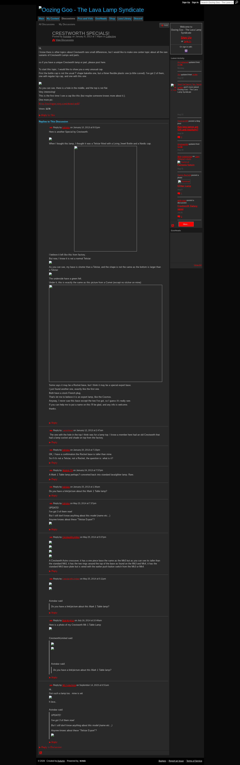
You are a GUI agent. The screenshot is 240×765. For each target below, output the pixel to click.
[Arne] (185, 257)
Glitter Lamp (184, 186)
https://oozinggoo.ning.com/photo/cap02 (59, 103)
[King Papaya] (175, 238)
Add (166, 25)
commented (187, 156)
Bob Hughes (68, 620)
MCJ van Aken (69, 685)
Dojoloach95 (182, 121)
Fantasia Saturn (185, 165)
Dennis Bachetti (184, 175)
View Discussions (65, 40)
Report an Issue (176, 761)
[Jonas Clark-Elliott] (175, 248)
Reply (53, 423)
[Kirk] (185, 248)
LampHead (67, 430)
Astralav (67, 36)
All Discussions (47, 24)
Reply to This (47, 115)
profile (180, 65)
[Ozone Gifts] (194, 238)
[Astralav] (44, 41)
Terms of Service (194, 761)
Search (236, 2)
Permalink (51, 127)
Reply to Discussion (50, 747)
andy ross (181, 200)
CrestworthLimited (71, 537)
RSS (40, 752)
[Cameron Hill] (185, 238)
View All (197, 265)
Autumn (61, 761)
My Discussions (67, 24)
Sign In (195, 2)
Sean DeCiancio (184, 84)
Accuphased (182, 62)
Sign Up (186, 2)
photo (188, 159)
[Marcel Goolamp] (194, 257)
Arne (179, 156)
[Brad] (194, 248)
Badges (162, 761)
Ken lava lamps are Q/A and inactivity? (187, 128)
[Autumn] (175, 257)
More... (186, 224)
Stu (178, 74)
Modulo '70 (67, 470)
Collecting (111, 36)
